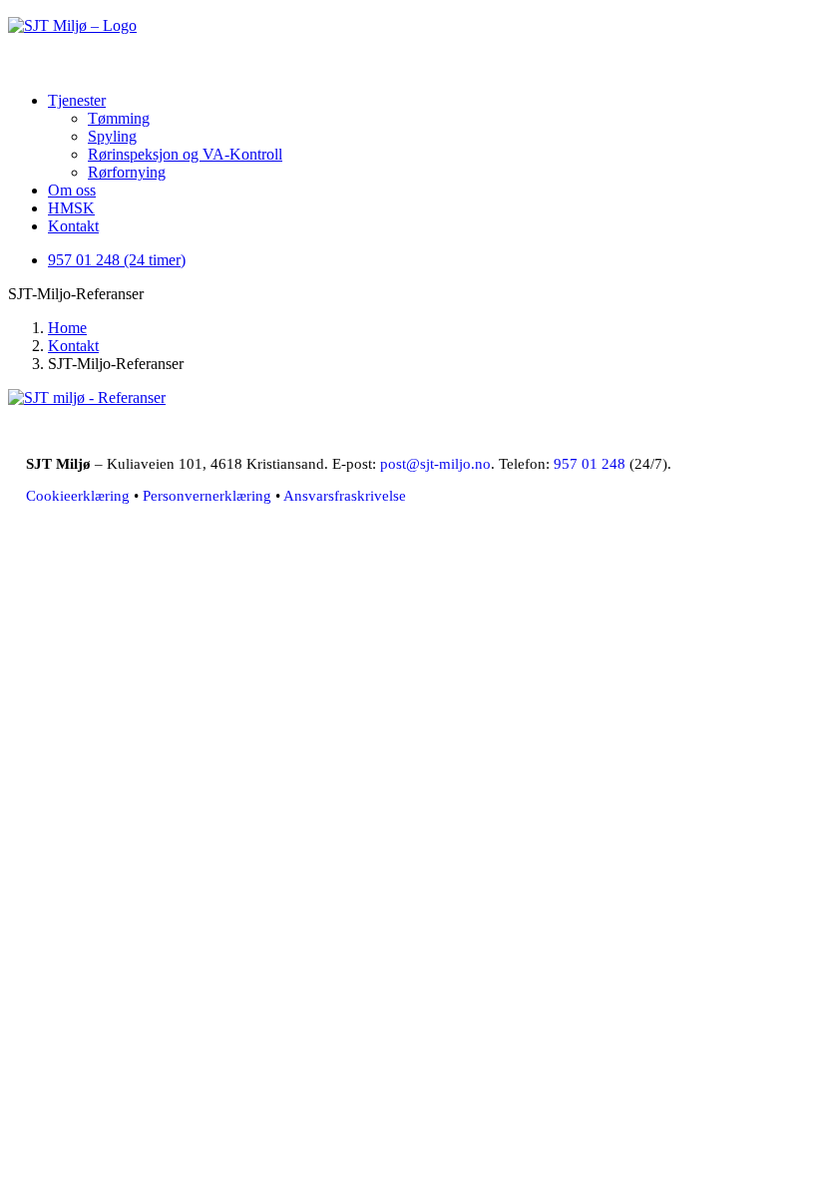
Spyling (112, 136)
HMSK (71, 207)
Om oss (72, 190)
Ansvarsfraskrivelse (344, 496)
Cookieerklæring (78, 496)
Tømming (119, 118)
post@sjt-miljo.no (435, 464)
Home (67, 327)
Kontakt (73, 225)
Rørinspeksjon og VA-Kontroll (185, 154)
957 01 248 (589, 464)
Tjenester (77, 100)
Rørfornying (127, 172)
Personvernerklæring (207, 496)
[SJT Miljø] (409, 42)
